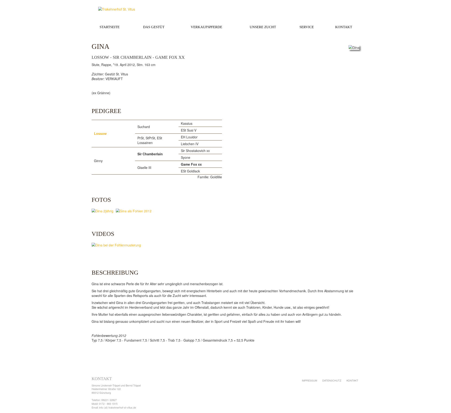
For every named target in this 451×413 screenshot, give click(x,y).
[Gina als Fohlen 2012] (135, 211)
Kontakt (343, 27)
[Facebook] (343, 392)
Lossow (100, 133)
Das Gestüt (153, 27)
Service (306, 27)
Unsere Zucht (263, 27)
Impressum (309, 380)
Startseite (110, 27)
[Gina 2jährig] (104, 211)
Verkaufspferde (206, 27)
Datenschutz (331, 380)
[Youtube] (353, 392)
